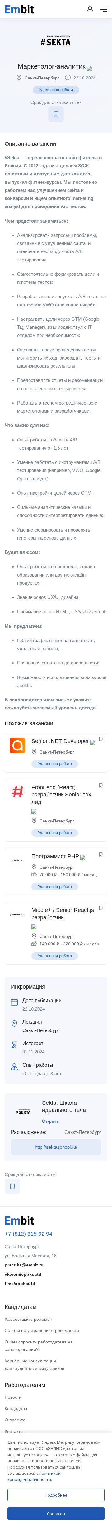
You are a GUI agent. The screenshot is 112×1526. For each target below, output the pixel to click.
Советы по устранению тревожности (42, 1330)
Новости (13, 1397)
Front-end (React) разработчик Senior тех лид (61, 794)
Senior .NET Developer (60, 741)
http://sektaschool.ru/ (56, 1147)
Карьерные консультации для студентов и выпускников (34, 1364)
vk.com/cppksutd (23, 1274)
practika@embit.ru (24, 1264)
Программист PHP (55, 856)
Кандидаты (16, 1408)
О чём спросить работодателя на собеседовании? (39, 1345)
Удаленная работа (56, 89)
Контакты (14, 1431)
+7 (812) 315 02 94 (28, 1234)
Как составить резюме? (28, 1319)
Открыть (50, 1121)
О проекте (15, 1419)
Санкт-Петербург (42, 77)
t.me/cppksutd (20, 1283)
